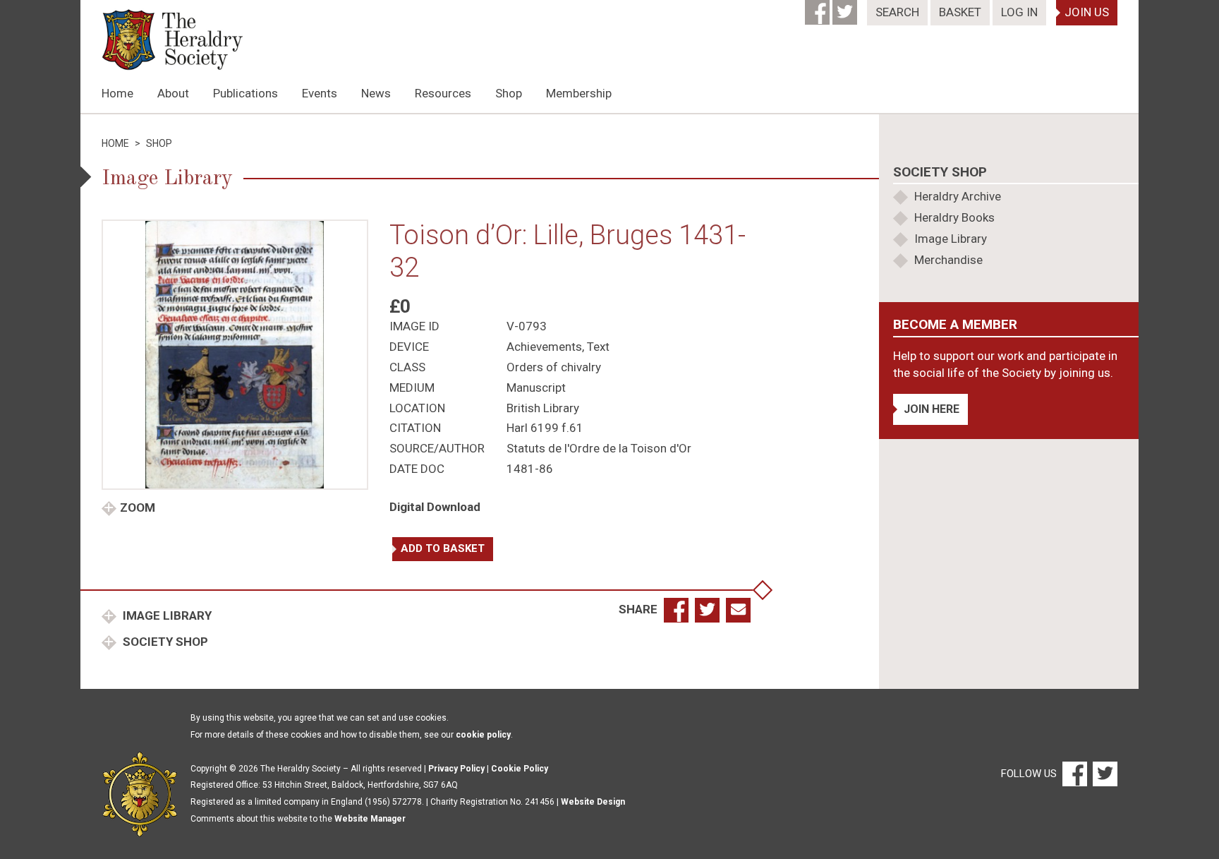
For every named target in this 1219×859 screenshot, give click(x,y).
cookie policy (483, 735)
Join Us (1087, 12)
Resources (443, 93)
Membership (579, 93)
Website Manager (370, 819)
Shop (508, 93)
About (173, 93)
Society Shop (164, 642)
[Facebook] (818, 8)
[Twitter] (846, 8)
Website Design (593, 802)
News (376, 93)
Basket (960, 12)
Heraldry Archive (957, 196)
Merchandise (948, 260)
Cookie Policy (519, 769)
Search (897, 12)
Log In (1019, 12)
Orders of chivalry (554, 367)
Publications (245, 93)
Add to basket (443, 548)
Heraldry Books (954, 217)
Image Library (166, 615)
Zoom (137, 507)
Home (117, 93)
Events (319, 93)
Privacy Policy (456, 769)
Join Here (931, 409)
